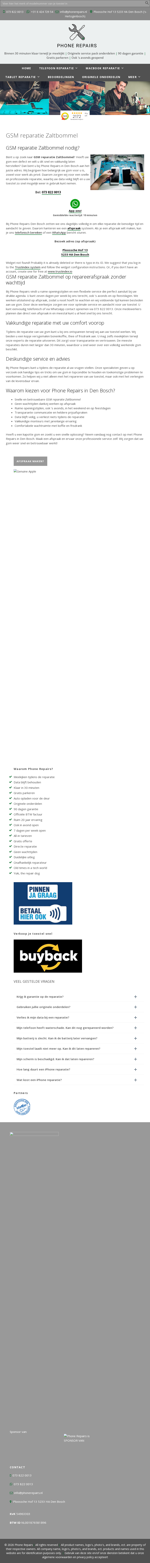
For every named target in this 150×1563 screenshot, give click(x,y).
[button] (147, 4)
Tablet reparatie (20, 77)
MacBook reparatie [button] (103, 68)
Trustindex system (27, 267)
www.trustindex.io (60, 271)
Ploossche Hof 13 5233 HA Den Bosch (39, 1501)
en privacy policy (83, 1557)
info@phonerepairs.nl (73, 12)
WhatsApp (59, 232)
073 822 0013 (14, 12)
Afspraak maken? (30, 461)
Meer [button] (132, 77)
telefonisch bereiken (28, 232)
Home (26, 68)
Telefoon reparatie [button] (56, 68)
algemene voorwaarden (57, 1557)
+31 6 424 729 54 (42, 12)
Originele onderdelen (101, 77)
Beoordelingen (61, 77)
